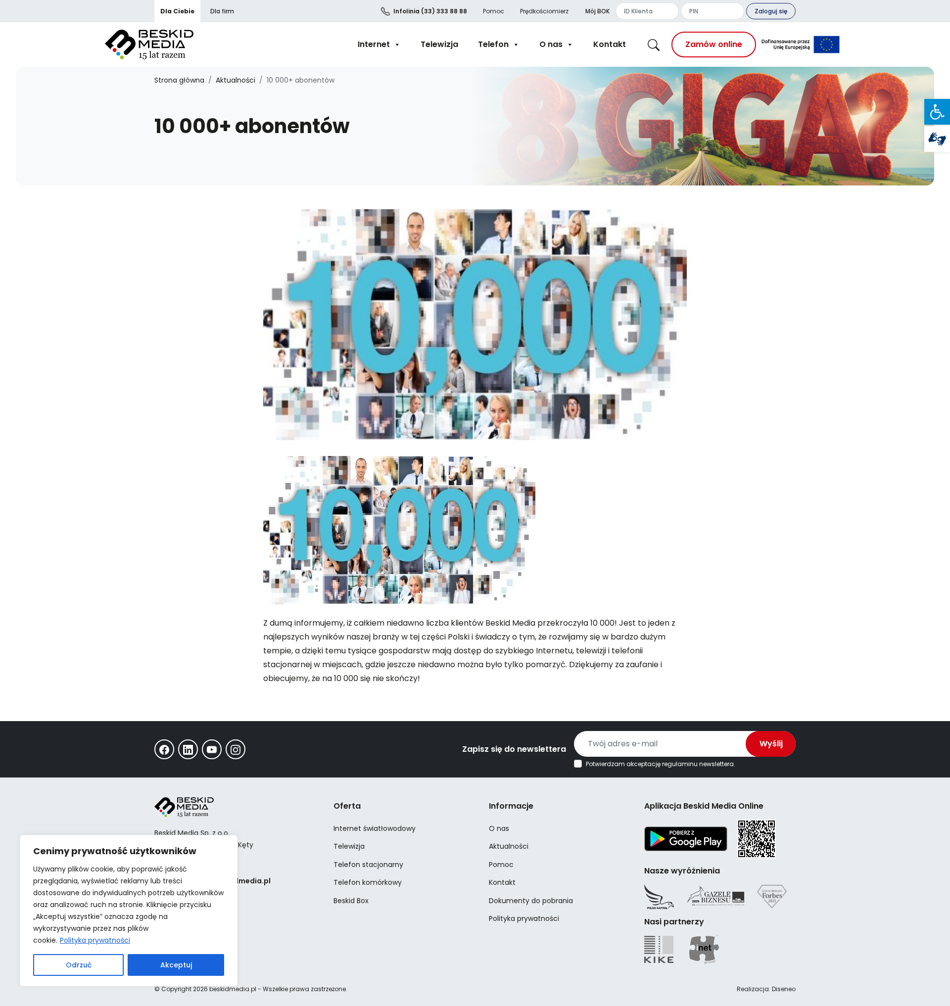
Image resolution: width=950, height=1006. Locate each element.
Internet (374, 44)
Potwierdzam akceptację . (660, 764)
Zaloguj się (771, 11)
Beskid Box (351, 901)
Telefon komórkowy (367, 882)
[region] (129, 910)
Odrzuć (79, 965)
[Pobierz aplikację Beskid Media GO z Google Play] (685, 838)
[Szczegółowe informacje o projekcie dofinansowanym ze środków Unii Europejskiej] (800, 44)
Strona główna (179, 80)
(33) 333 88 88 (430, 11)
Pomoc (493, 11)
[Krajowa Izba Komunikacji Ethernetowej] (658, 949)
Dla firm (222, 11)
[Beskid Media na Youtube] (212, 749)
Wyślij (771, 743)
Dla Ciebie (177, 11)
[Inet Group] (704, 949)
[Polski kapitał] (659, 896)
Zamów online (713, 44)
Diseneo (784, 989)
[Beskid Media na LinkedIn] (188, 749)
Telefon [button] (493, 44)
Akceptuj (176, 965)
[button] (937, 112)
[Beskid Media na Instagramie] (235, 749)
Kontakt (609, 44)
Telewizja (439, 44)
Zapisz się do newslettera (514, 749)
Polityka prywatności (95, 940)
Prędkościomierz (544, 11)
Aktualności (235, 80)
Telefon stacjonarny (368, 864)
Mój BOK (597, 11)
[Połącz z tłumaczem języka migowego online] (937, 139)
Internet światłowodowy (374, 828)
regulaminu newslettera (698, 764)
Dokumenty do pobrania (531, 901)
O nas (551, 44)
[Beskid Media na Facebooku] (164, 749)
